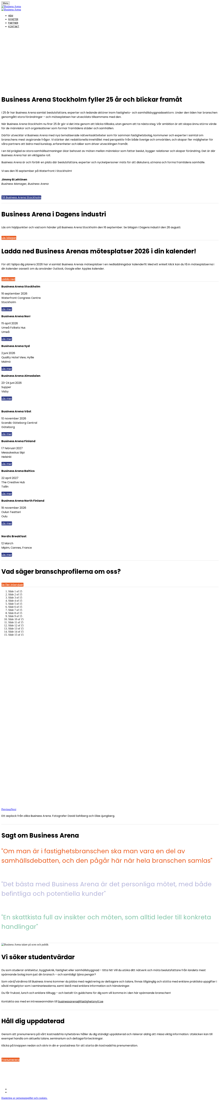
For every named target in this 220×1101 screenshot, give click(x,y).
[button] (21, 197)
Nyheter (13, 19)
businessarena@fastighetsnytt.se (80, 1001)
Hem (10, 15)
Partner (13, 23)
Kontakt (13, 26)
